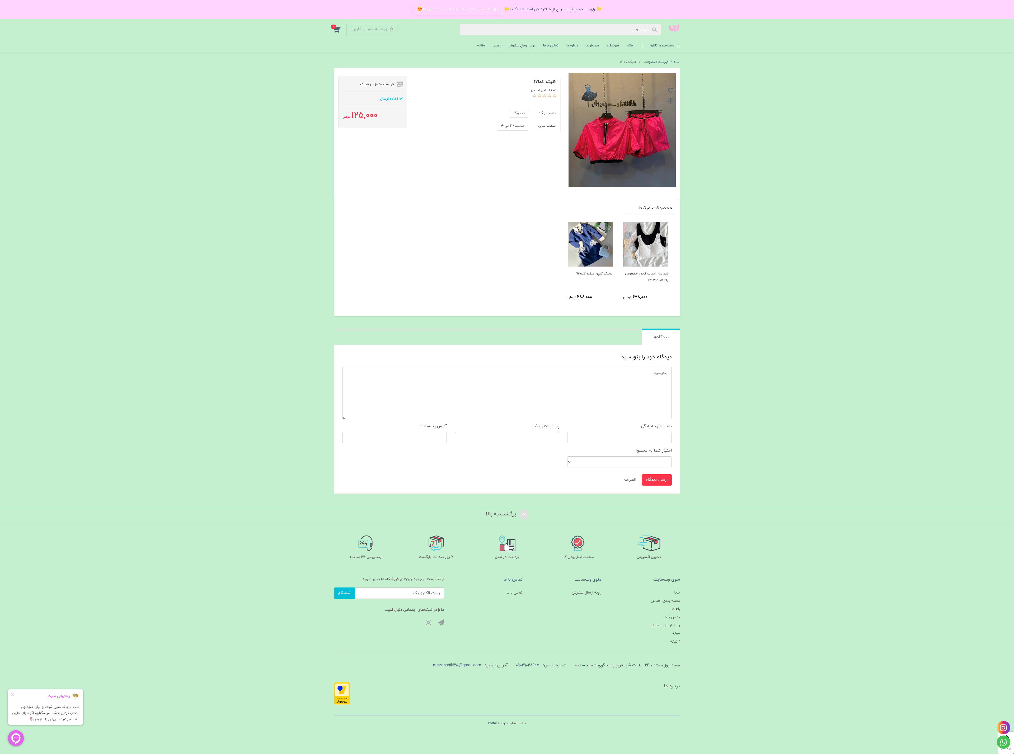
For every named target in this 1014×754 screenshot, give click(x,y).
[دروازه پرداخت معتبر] (342, 693)
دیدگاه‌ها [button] (660, 337)
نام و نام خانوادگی (656, 426)
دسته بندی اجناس (665, 600)
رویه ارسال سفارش (522, 45)
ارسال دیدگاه (657, 479)
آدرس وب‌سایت (433, 426)
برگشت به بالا (502, 514)
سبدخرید (592, 45)
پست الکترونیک (546, 426)
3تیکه (675, 641)
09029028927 (527, 665)
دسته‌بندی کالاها (662, 45)
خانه (630, 45)
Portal (492, 723)
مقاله (481, 45)
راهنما (497, 45)
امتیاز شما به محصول (653, 450)
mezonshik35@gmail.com (457, 665)
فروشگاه (613, 45)
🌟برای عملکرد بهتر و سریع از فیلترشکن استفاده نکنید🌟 (552, 9)
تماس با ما (550, 45)
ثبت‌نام (344, 593)
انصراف (630, 479)
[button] (340, 29)
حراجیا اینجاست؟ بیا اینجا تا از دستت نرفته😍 (458, 9)
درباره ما (572, 45)
